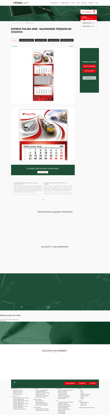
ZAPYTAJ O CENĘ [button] (16, 343)
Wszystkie (15, 40)
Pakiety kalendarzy (62, 398)
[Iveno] (37, 383)
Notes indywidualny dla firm (42, 403)
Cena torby (92, 383)
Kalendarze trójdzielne (63, 403)
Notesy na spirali (61, 410)
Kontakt (82, 398)
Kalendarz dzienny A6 (17, 394)
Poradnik (82, 393)
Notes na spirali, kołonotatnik (42, 405)
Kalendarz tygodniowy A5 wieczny (20, 406)
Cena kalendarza (70, 383)
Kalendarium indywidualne (26, 40)
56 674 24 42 (16, 319)
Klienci (81, 391)
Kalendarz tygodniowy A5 (18, 404)
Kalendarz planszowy (62, 394)
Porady (81, 397)
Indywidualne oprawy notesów (42, 395)
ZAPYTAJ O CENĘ (3, 319)
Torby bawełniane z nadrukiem (42, 410)
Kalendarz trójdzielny (62, 391)
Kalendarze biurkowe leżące (64, 404)
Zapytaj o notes (89, 71)
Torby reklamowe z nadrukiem (42, 408)
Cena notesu (82, 383)
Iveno (81, 390)
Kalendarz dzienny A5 (17, 390)
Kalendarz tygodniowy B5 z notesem (21, 400)
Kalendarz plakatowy (62, 392)
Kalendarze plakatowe (62, 407)
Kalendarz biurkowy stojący (64, 395)
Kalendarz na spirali (53, 40)
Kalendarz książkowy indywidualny (65, 390)
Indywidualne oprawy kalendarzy (43, 392)
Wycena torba (83, 405)
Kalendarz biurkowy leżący (63, 397)
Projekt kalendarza (84, 395)
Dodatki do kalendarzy (40, 394)
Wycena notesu (83, 403)
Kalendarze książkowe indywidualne (65, 402)
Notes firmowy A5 (39, 400)
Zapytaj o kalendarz (89, 66)
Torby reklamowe (61, 411)
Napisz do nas (89, 78)
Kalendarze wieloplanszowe (64, 409)
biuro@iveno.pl (10, 319)
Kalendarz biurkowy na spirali (19, 409)
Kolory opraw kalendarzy (41, 391)
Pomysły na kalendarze (85, 394)
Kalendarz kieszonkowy (18, 407)
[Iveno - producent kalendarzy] (17, 3)
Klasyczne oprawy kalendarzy (42, 390)
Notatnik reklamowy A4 (40, 402)
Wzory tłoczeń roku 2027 (41, 397)
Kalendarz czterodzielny (67, 40)
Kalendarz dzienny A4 (17, 392)
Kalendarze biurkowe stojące (64, 406)
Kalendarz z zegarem (40, 40)
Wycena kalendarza (84, 402)
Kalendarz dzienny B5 (17, 391)
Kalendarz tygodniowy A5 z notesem (21, 397)
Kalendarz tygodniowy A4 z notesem (21, 403)
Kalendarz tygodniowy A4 (18, 402)
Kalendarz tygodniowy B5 (18, 399)
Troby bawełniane (62, 413)
